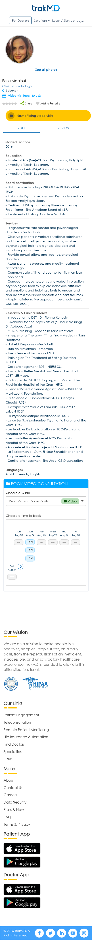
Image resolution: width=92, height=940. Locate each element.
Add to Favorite (50, 103)
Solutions (40, 20)
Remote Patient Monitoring (26, 729)
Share (29, 103)
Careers (10, 794)
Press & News (14, 809)
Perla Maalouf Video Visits (43, 501)
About (9, 780)
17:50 (30, 550)
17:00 (30, 542)
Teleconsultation (17, 722)
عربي (80, 20)
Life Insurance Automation (26, 736)
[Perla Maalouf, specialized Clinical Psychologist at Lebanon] (19, 50)
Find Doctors (14, 744)
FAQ (7, 817)
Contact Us (13, 787)
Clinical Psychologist (17, 86)
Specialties (12, 751)
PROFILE (21, 128)
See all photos (46, 69)
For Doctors (20, 20)
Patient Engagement (21, 714)
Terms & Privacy (17, 824)
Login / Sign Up (63, 20)
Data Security (15, 802)
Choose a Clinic (18, 493)
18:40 (30, 558)
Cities (8, 759)
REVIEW (63, 128)
